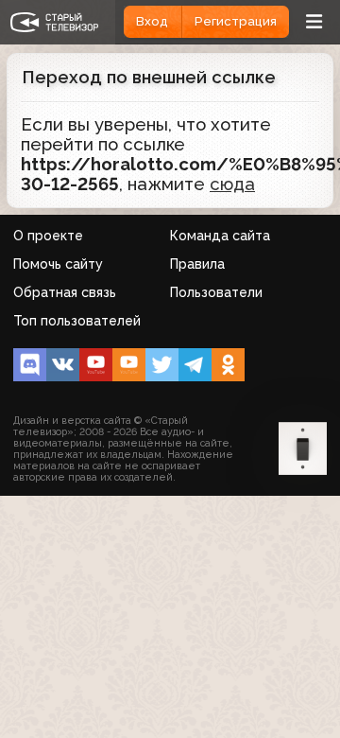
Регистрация (236, 21)
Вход (152, 21)
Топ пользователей (77, 320)
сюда (232, 184)
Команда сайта (220, 235)
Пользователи (216, 292)
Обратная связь (64, 292)
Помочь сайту (58, 264)
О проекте (48, 235)
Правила (197, 264)
